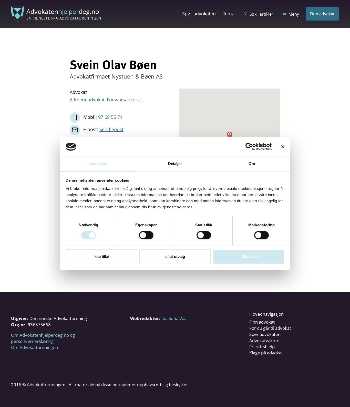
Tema (228, 14)
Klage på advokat (266, 353)
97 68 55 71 (110, 117)
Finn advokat (322, 14)
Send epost (111, 129)
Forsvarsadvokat (124, 99)
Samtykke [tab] (98, 163)
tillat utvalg (175, 256)
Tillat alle (249, 256)
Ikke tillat (101, 256)
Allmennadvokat (87, 99)
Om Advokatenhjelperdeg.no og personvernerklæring (43, 338)
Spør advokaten (199, 14)
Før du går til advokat (270, 328)
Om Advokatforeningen (34, 347)
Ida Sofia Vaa (174, 318)
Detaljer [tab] (175, 163)
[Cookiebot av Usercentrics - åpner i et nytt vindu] (249, 147)
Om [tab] (252, 163)
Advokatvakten (264, 340)
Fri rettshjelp (262, 347)
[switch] (146, 235)
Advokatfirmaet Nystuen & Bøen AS (116, 76)
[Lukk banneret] (283, 147)
